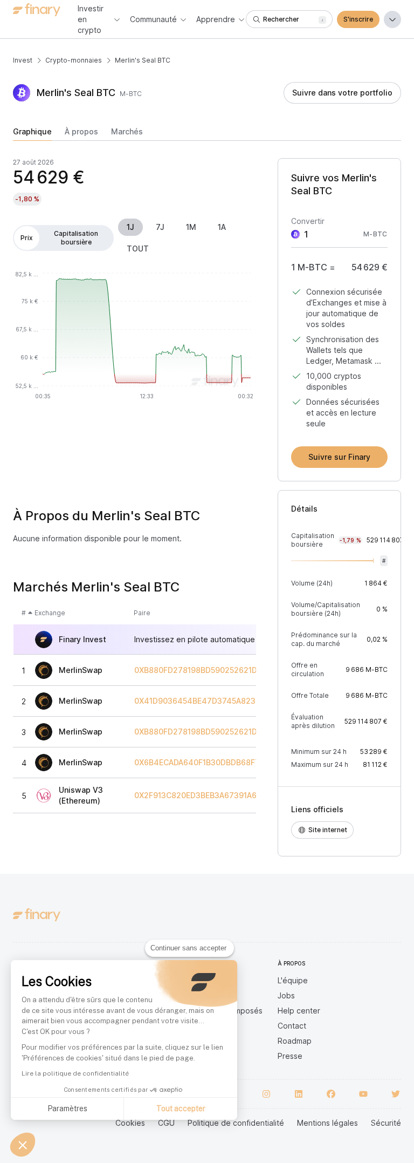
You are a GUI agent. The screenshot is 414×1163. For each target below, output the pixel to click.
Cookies (130, 1122)
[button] (23, 1145)
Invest (22, 60)
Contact (292, 1025)
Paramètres (67, 1108)
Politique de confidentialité (236, 1122)
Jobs (286, 995)
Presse (290, 1055)
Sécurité (386, 1122)
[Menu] (392, 19)
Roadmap (295, 1040)
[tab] (32, 133)
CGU (166, 1122)
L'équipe (293, 980)
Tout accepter (180, 1108)
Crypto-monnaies (73, 60)
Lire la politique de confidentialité (75, 1073)
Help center (299, 1010)
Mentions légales (327, 1122)
